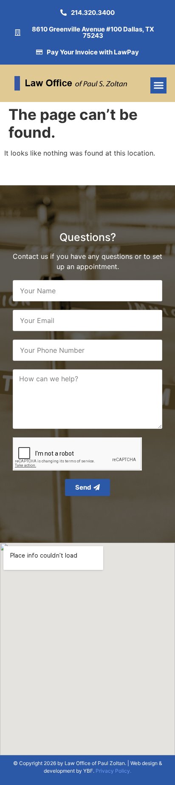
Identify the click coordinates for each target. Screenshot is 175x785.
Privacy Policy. (113, 771)
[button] (158, 85)
